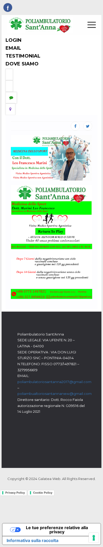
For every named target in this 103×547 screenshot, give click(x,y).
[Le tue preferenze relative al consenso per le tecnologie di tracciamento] (94, 538)
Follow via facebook (7, 7)
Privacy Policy (15, 492)
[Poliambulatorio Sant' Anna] (40, 25)
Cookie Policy (42, 492)
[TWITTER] (87, 126)
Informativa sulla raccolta (32, 540)
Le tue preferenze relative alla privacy (57, 529)
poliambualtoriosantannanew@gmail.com (54, 393)
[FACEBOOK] (75, 126)
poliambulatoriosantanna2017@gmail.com (54, 382)
